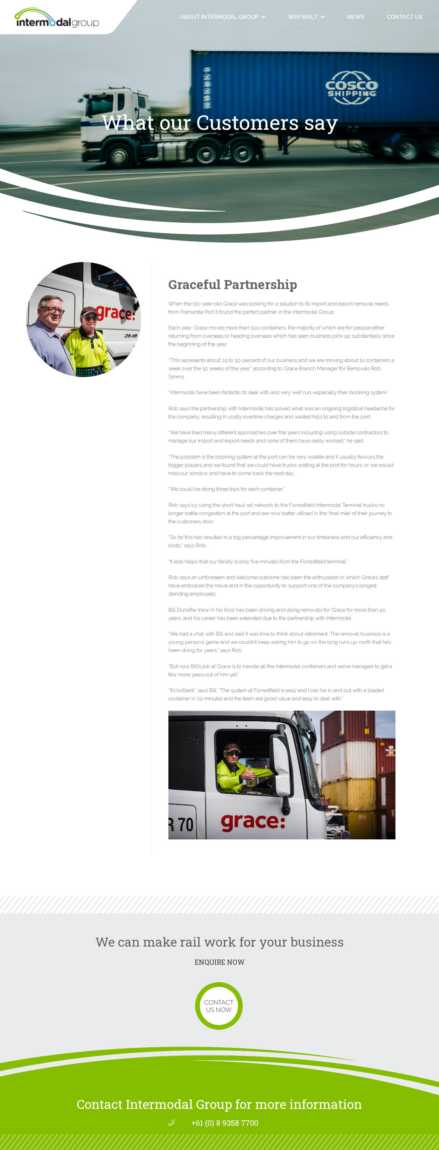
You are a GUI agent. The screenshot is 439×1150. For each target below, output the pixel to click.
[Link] (69, 17)
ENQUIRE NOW (220, 962)
